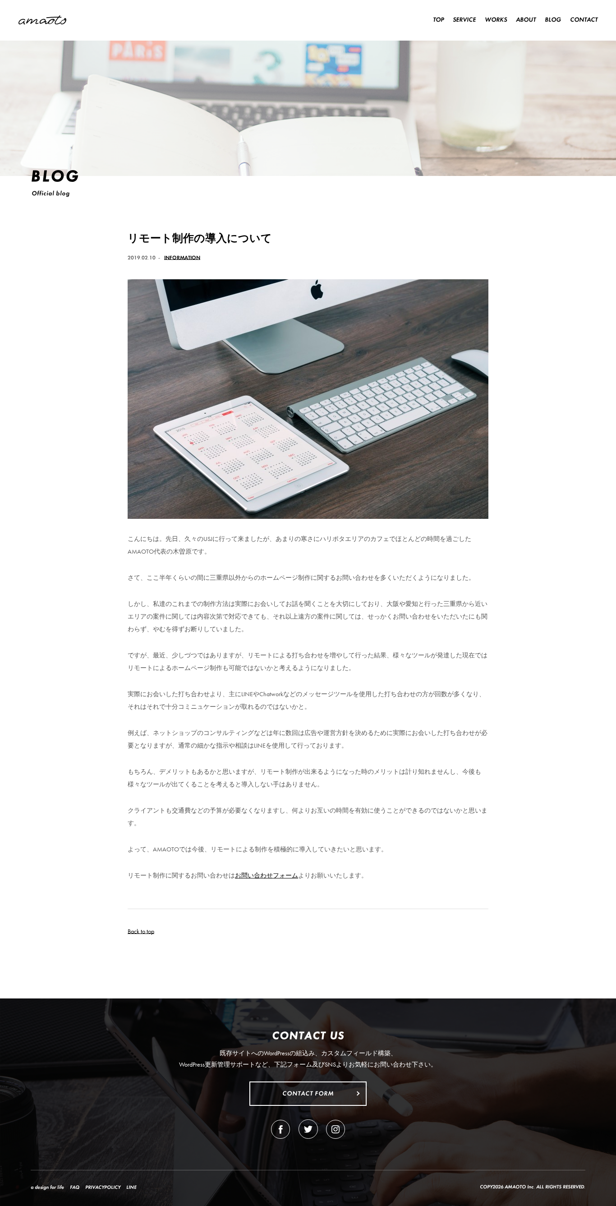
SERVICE (464, 19)
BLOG (553, 19)
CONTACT (584, 19)
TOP (438, 19)
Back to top (141, 931)
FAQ (74, 1187)
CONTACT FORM (308, 1093)
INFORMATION (182, 257)
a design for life (47, 1187)
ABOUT (526, 19)
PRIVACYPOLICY (102, 1187)
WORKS (496, 19)
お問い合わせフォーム (266, 875)
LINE (131, 1187)
